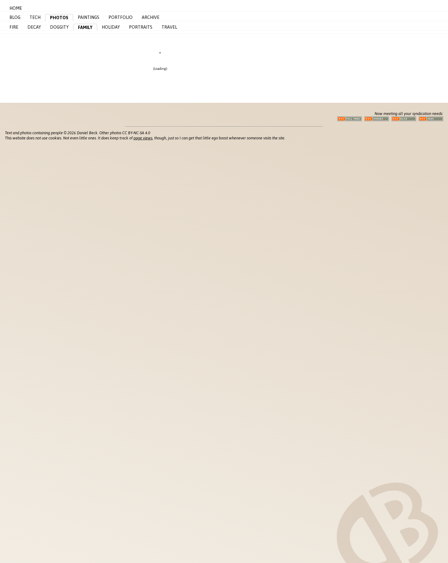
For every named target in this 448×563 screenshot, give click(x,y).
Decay (34, 27)
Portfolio (120, 17)
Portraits (140, 27)
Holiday (111, 27)
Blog (14, 17)
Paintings (88, 17)
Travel (169, 27)
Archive (150, 17)
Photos (59, 17)
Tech (35, 17)
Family (85, 27)
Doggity (59, 27)
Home (15, 8)
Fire (13, 27)
